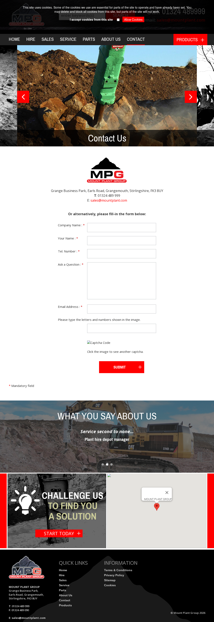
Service (68, 39)
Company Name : (71, 225)
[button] (156, 506)
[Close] (167, 493)
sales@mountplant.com (108, 200)
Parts (89, 39)
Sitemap (110, 580)
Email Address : (70, 307)
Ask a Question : (70, 264)
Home (14, 39)
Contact (136, 39)
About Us (111, 39)
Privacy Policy (114, 575)
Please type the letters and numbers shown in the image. (99, 319)
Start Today (59, 533)
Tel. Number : (69, 251)
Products (65, 605)
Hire (30, 39)
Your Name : (68, 238)
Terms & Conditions (118, 570)
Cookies (110, 585)
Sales (48, 39)
